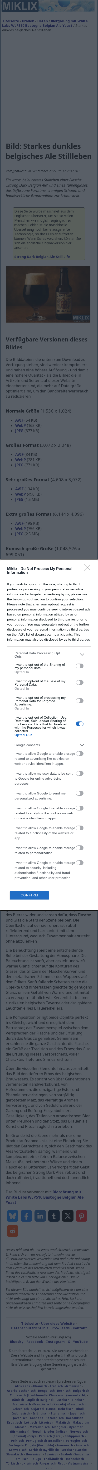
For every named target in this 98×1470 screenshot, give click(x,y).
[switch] (79, 666)
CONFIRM (29, 895)
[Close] (88, 569)
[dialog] (49, 735)
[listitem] (49, 654)
